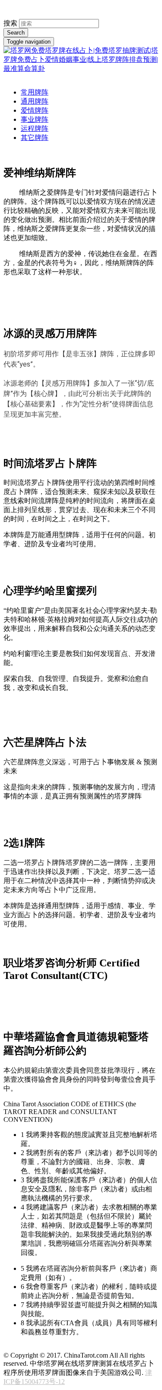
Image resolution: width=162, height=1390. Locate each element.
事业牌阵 (34, 119)
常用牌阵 (34, 92)
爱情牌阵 (34, 110)
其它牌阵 (34, 137)
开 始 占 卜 (23, 304)
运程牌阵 (34, 128)
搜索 (10, 23)
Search (16, 32)
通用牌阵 (34, 101)
